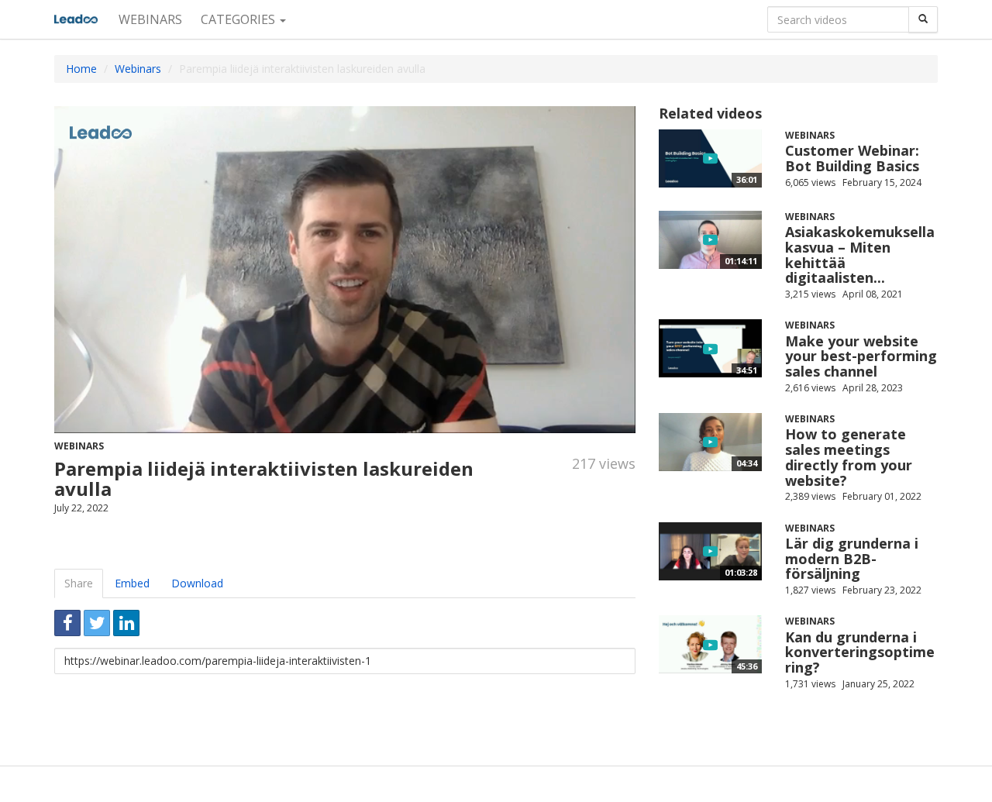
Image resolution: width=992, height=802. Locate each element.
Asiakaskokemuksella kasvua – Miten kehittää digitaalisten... (860, 254)
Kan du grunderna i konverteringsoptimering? (860, 652)
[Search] (923, 19)
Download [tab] (197, 583)
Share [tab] (78, 583)
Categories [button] (239, 19)
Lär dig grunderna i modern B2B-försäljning (851, 558)
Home (81, 68)
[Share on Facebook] (67, 623)
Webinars (150, 19)
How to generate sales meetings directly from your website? (848, 457)
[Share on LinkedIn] (126, 623)
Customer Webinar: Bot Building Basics (852, 158)
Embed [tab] (132, 583)
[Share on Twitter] (97, 623)
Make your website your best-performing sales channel (861, 356)
